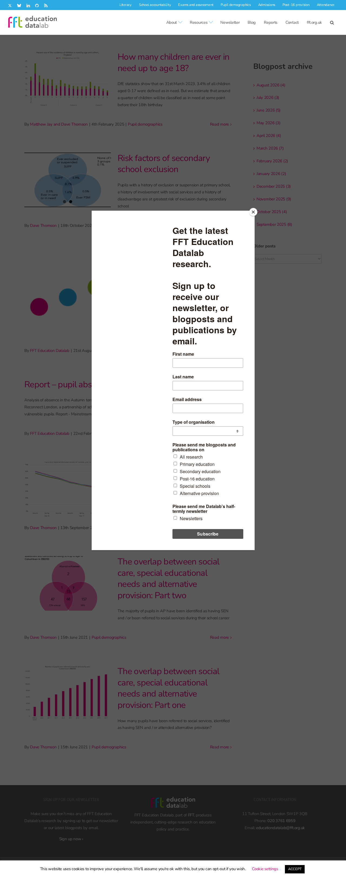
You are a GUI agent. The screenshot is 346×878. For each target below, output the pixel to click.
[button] (332, 22)
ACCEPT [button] (294, 869)
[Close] (253, 212)
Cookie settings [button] (265, 869)
